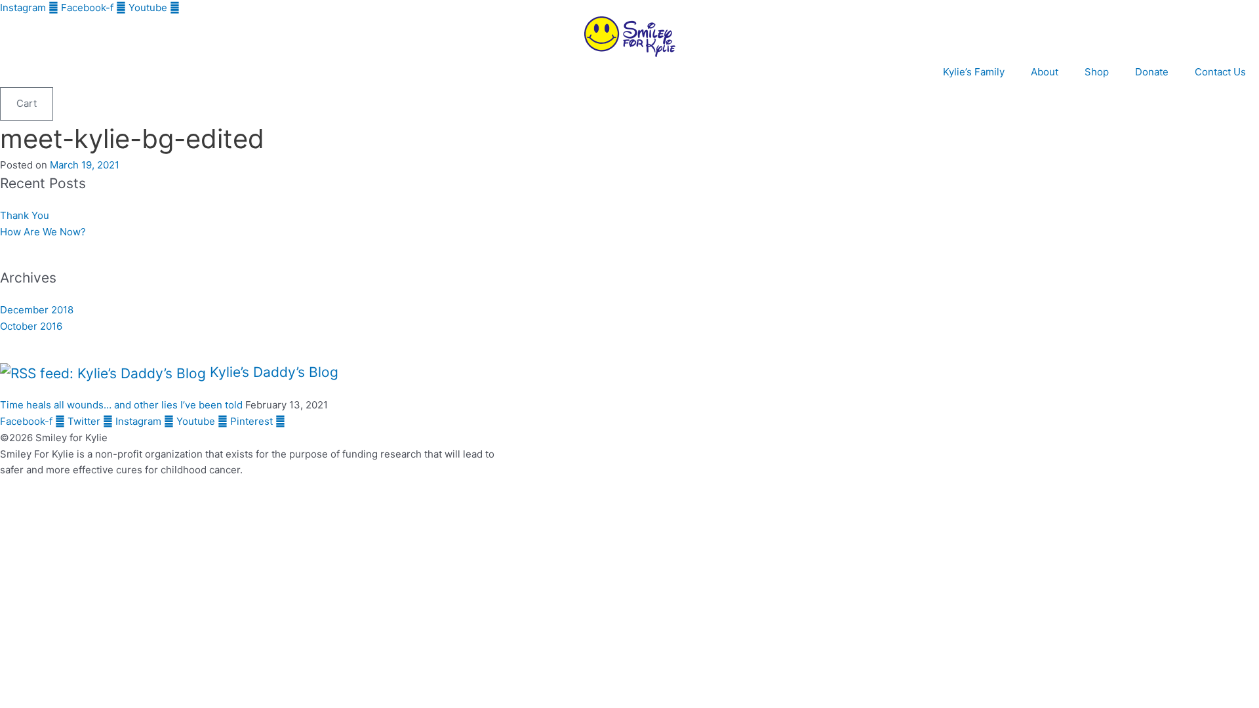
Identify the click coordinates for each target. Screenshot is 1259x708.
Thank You (24, 215)
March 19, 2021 (84, 165)
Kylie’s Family (974, 72)
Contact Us (1220, 72)
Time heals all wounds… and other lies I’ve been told (121, 405)
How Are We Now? (43, 232)
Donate (1152, 72)
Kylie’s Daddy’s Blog (274, 372)
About (1044, 72)
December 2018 (36, 310)
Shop (1097, 72)
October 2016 (31, 326)
